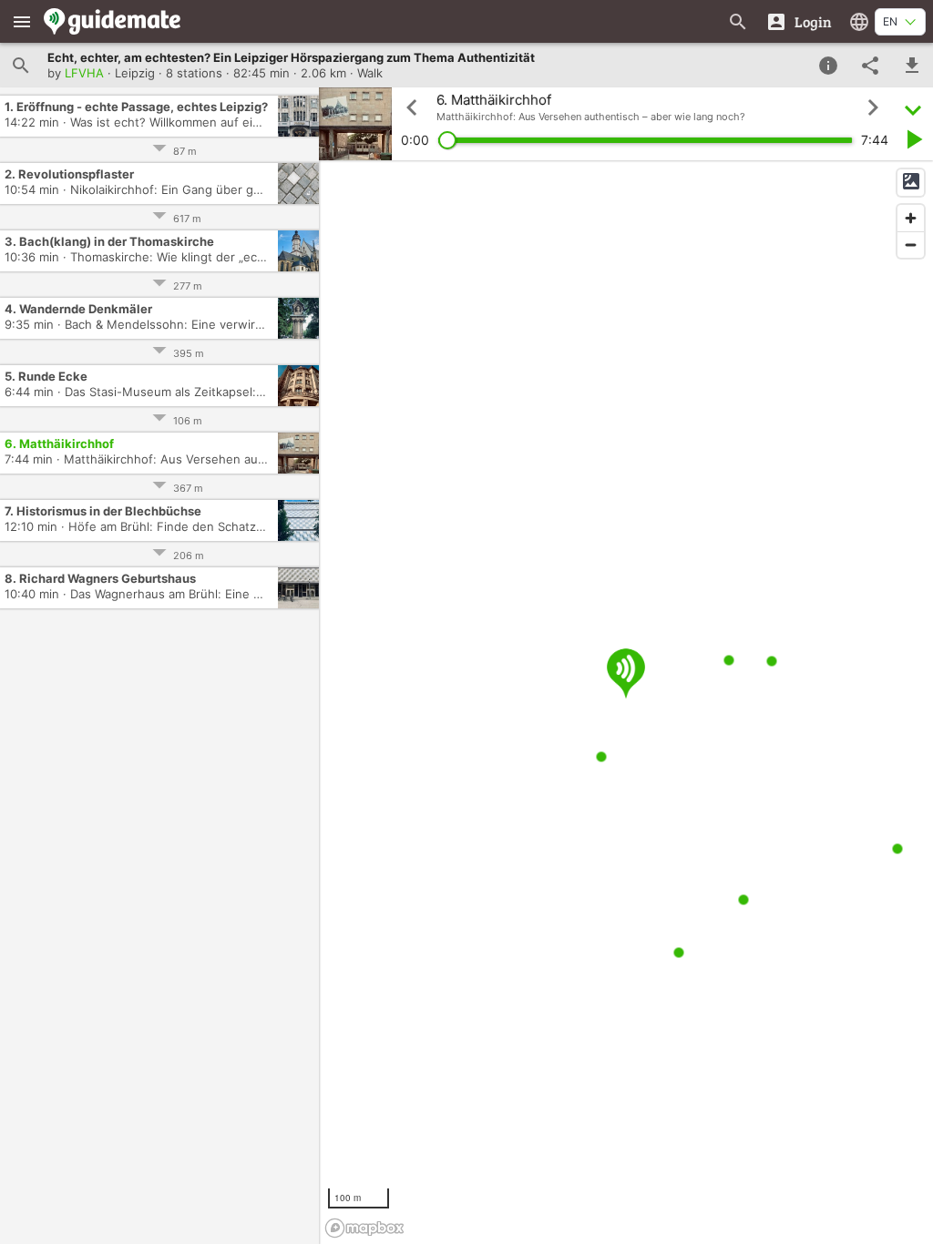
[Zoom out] (910, 244)
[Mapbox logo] (364, 1228)
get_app (912, 65)
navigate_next (872, 107)
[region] (626, 702)
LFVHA (84, 73)
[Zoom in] (910, 218)
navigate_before (411, 107)
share (870, 65)
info (828, 65)
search (21, 65)
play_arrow (913, 139)
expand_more (913, 108)
